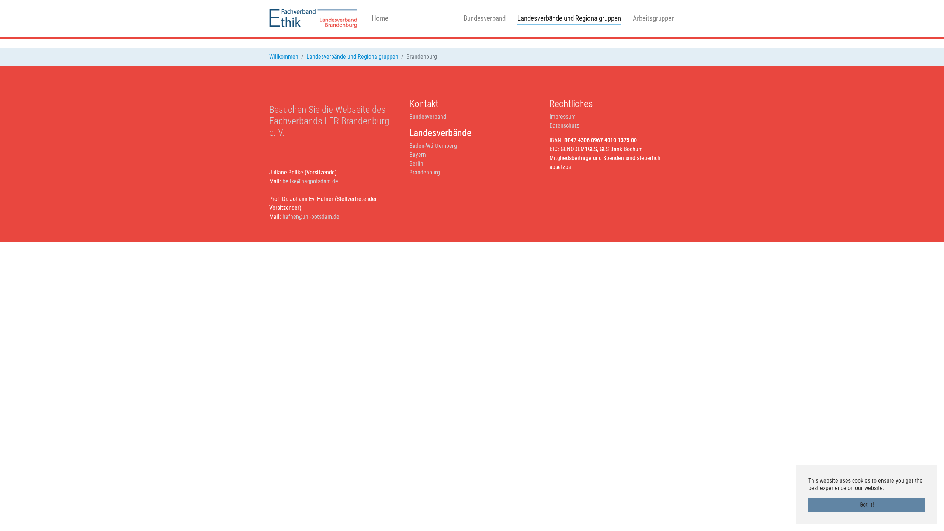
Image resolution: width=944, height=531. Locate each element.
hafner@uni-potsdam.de (310, 216)
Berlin (416, 163)
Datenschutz (564, 125)
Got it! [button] (867, 504)
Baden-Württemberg (433, 145)
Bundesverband (427, 116)
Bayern (417, 154)
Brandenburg (424, 172)
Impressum (562, 116)
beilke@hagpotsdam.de (310, 181)
